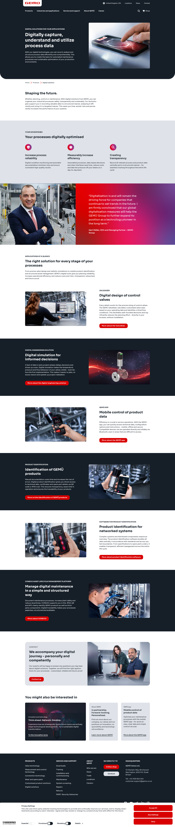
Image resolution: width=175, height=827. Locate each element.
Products (36, 83)
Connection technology (35, 776)
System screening (63, 783)
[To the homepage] (32, 3)
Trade (89, 776)
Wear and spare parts (34, 779)
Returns (59, 791)
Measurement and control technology (35, 771)
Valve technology (32, 766)
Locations (91, 779)
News (89, 772)
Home (27, 83)
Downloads (61, 766)
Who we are (91, 768)
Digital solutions (32, 787)
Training (59, 770)
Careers (90, 783)
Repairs (59, 787)
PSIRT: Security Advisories (67, 794)
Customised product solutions (38, 783)
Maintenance (61, 779)
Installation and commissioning (62, 774)
